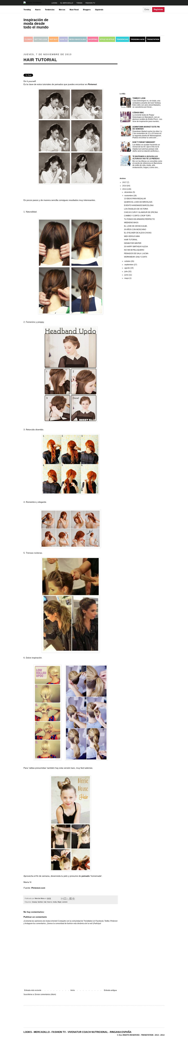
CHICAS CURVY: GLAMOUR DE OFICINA (141, 212)
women (64, 902)
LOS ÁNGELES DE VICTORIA (136, 209)
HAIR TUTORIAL (130, 240)
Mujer (59, 902)
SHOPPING (93, 39)
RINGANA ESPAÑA (120, 1032)
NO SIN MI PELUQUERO (134, 250)
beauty (34, 902)
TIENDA (79, 3)
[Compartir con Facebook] (70, 898)
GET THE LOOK (40, 39)
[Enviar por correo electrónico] (62, 898)
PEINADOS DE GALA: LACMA (136, 253)
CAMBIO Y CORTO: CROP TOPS (137, 216)
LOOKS (54, 3)
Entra (147, 9)
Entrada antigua (110, 990)
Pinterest (92, 84)
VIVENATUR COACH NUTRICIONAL (88, 1032)
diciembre (128, 192)
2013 (124, 189)
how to (49, 902)
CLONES (28, 39)
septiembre (129, 265)
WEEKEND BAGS (131, 223)
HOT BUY (54, 39)
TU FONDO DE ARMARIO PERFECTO (139, 219)
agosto (127, 268)
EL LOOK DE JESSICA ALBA (135, 226)
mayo (126, 278)
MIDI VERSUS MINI (132, 236)
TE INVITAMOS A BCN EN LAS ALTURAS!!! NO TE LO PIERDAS (146, 157)
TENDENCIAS (122, 39)
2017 (124, 182)
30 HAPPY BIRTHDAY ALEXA (136, 247)
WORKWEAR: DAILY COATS (135, 257)
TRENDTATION (153, 39)
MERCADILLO (42, 1032)
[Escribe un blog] (65, 898)
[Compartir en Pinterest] (73, 898)
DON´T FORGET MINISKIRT (143, 142)
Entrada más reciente (32, 990)
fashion (40, 902)
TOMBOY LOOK (139, 98)
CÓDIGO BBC (138, 113)
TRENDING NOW (138, 39)
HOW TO (63, 39)
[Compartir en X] (67, 898)
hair (45, 902)
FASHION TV (90, 3)
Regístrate (158, 9)
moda (55, 902)
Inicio (72, 990)
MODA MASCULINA (77, 39)
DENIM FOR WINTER (132, 243)
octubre (127, 261)
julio (126, 271)
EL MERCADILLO (66, 3)
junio (126, 275)
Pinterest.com (38, 888)
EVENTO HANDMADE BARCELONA (138, 205)
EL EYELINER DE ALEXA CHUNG (137, 233)
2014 (124, 186)
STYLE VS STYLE (107, 39)
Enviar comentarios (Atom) (45, 994)
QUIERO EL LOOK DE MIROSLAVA (138, 202)
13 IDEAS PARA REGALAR (135, 199)
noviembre (128, 196)
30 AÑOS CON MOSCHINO (135, 229)
